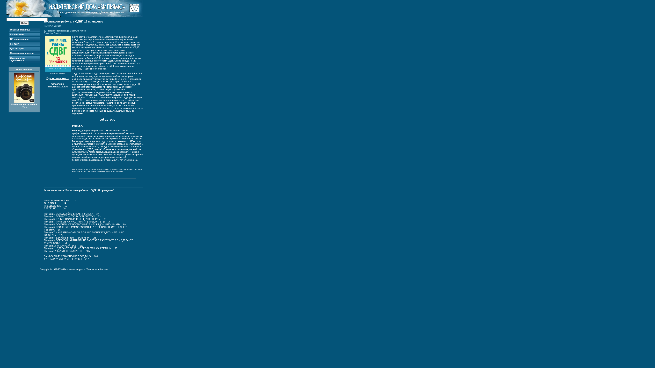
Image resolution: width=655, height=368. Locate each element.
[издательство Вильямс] (74, 16)
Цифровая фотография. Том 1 (24, 105)
